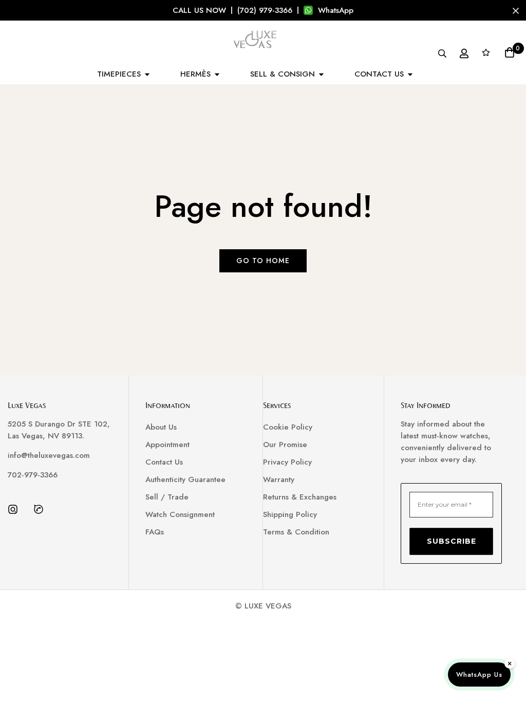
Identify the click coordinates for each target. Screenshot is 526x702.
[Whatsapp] (38, 509)
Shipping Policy (290, 514)
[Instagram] (13, 509)
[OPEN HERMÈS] (217, 74)
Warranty (278, 479)
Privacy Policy (287, 462)
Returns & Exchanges (299, 497)
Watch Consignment (180, 514)
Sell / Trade (167, 497)
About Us (161, 427)
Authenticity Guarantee (185, 479)
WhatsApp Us (479, 674)
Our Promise (285, 444)
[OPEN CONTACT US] (410, 74)
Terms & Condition (296, 532)
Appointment (167, 444)
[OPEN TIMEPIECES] (147, 74)
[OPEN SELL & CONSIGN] (321, 74)
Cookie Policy (287, 427)
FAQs (154, 532)
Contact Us (164, 462)
